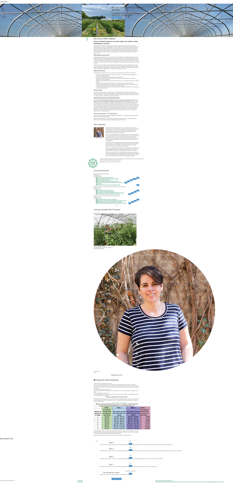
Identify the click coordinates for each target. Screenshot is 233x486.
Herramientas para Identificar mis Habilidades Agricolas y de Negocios (110, 192)
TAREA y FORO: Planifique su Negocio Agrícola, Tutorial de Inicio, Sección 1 (112, 203)
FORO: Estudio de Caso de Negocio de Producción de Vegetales (109, 201)
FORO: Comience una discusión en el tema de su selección (108, 194)
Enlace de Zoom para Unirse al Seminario (105, 190)
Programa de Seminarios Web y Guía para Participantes (108, 178)
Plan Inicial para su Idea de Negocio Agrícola (105, 191)
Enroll (130, 443)
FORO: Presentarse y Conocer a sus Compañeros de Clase (108, 184)
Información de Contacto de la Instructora (105, 177)
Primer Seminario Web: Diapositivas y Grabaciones (107, 199)
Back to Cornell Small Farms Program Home (164, 480)
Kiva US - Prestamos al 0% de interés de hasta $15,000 (108, 181)
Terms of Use (80, 480)
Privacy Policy (80, 481)
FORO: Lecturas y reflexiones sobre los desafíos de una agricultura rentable (111, 200)
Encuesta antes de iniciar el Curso (103, 180)
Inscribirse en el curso (116, 479)
